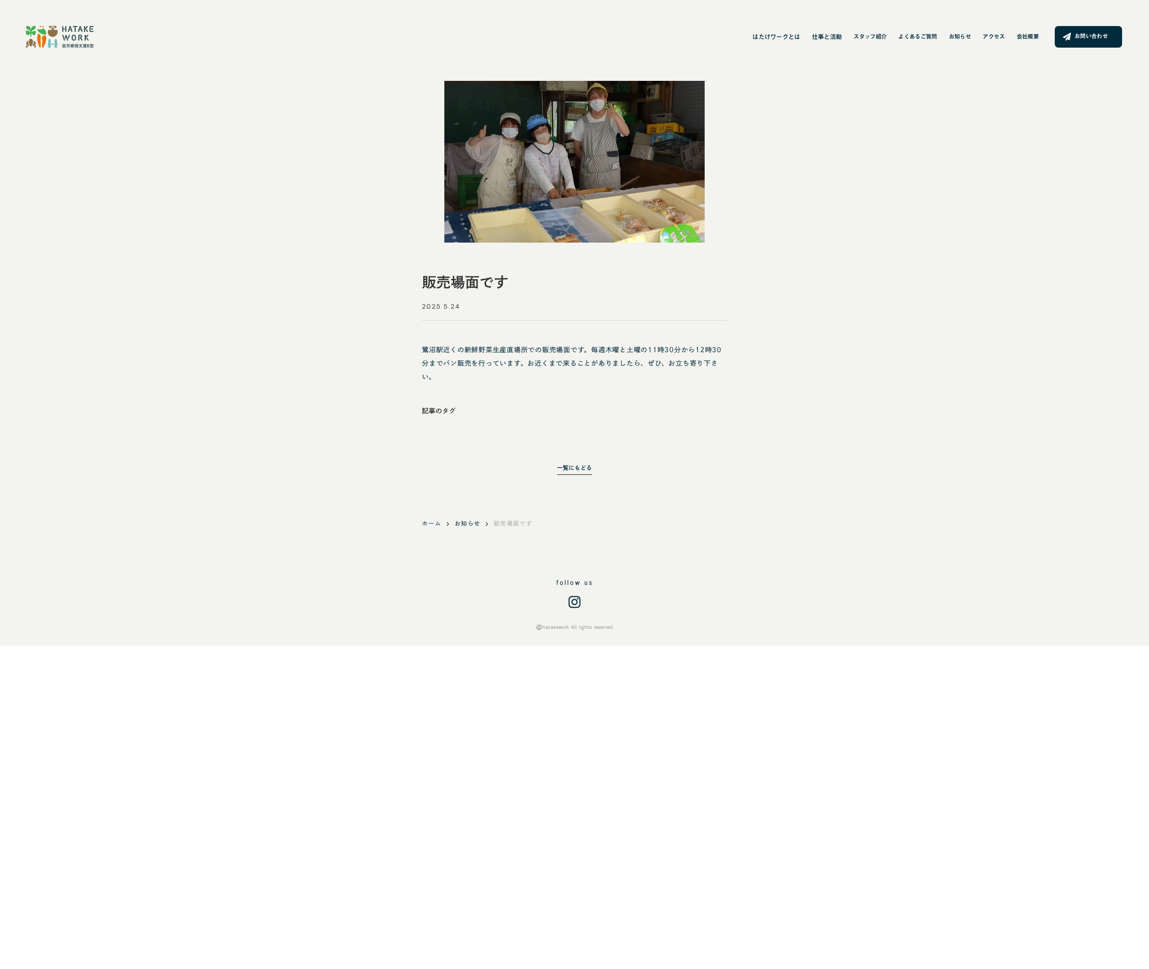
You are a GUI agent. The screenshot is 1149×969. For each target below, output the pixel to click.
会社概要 (1028, 36)
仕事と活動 (827, 36)
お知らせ (960, 36)
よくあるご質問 (917, 36)
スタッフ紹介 (869, 36)
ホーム (431, 524)
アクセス (993, 36)
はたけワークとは (776, 36)
